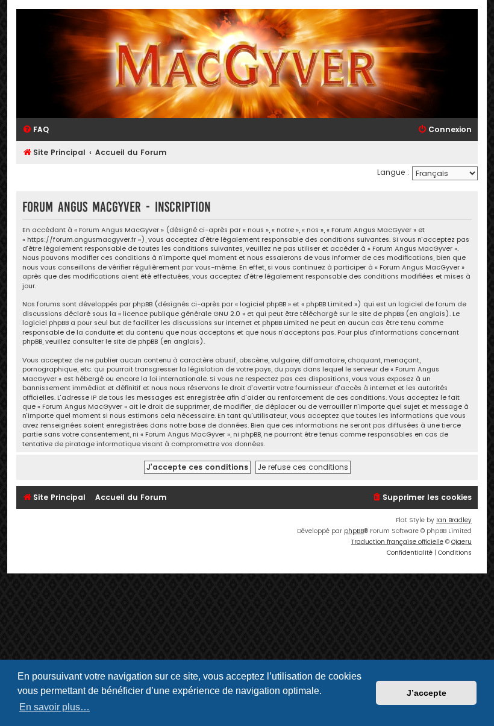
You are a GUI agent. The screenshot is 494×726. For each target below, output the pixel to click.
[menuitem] (35, 130)
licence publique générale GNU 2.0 (181, 313)
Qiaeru (461, 541)
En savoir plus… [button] (54, 707)
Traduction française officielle (397, 541)
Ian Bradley (454, 520)
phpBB (354, 530)
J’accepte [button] (426, 693)
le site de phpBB (377, 313)
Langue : (393, 172)
